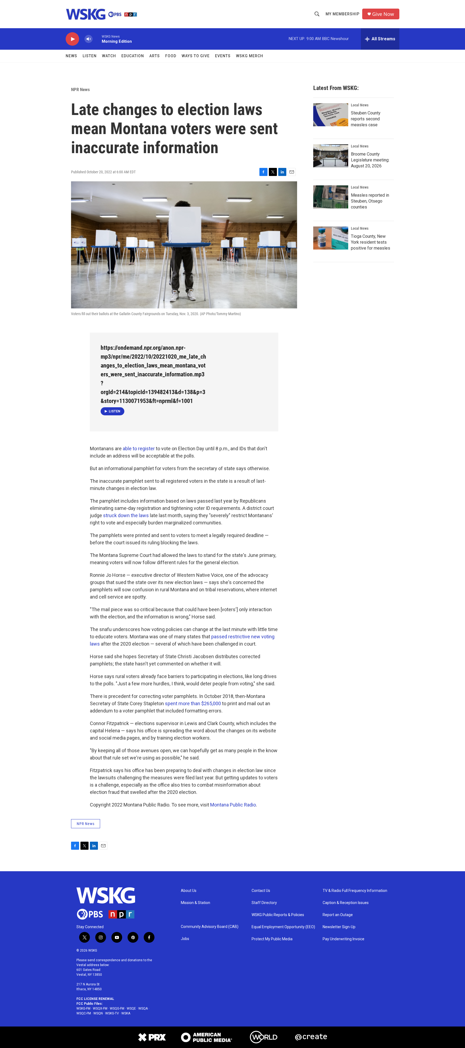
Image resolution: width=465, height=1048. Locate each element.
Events (223, 56)
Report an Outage (338, 915)
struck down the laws (126, 515)
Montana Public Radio (233, 805)
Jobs (185, 939)
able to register (139, 448)
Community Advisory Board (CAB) (209, 927)
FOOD (170, 56)
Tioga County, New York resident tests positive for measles (370, 242)
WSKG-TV (112, 1013)
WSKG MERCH (249, 56)
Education (132, 56)
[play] (72, 39)
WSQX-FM (100, 1008)
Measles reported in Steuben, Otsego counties (370, 201)
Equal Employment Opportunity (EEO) (283, 927)
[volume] (88, 39)
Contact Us (261, 891)
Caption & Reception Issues (346, 903)
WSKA (125, 1013)
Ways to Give (196, 56)
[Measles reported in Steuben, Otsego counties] (330, 196)
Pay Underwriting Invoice (343, 939)
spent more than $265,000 (193, 703)
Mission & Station (195, 903)
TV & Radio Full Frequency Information (355, 891)
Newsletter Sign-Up (339, 927)
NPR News (80, 89)
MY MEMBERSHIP (343, 14)
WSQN (98, 1013)
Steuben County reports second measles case (366, 118)
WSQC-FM (83, 1013)
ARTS (154, 56)
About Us (188, 891)
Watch (109, 56)
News (71, 56)
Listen (90, 56)
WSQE (131, 1008)
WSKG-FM (83, 1008)
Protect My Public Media (272, 939)
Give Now (383, 14)
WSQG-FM (117, 1008)
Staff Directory (264, 903)
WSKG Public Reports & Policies (278, 915)
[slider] (97, 39)
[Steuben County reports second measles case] (330, 114)
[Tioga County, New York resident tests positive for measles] (330, 238)
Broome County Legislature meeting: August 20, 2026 (370, 160)
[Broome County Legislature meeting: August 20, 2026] (330, 155)
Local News (359, 105)
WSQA (143, 1008)
